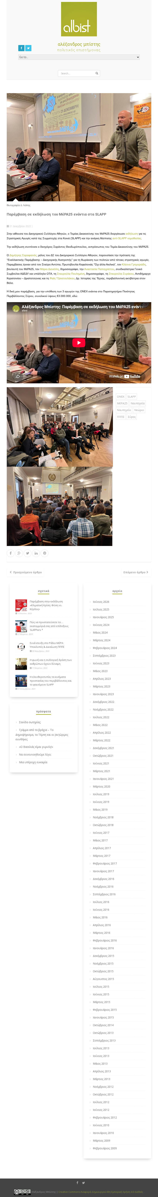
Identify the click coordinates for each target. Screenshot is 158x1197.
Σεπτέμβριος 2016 (104, 894)
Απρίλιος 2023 (102, 678)
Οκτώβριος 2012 (103, 1094)
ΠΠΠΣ (120, 417)
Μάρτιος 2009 (101, 1140)
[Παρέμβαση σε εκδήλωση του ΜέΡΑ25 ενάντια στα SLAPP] (79, 147)
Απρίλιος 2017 (102, 848)
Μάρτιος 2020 (101, 786)
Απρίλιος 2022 (102, 732)
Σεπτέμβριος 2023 (104, 655)
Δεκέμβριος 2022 (103, 702)
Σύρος (132, 417)
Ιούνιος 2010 (101, 1125)
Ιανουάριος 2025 (103, 617)
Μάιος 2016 (100, 917)
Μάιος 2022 (100, 725)
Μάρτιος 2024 (101, 640)
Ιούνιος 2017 (101, 832)
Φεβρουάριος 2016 (105, 940)
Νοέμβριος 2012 (103, 1086)
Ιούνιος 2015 (101, 994)
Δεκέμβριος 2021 (103, 748)
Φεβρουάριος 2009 (105, 1148)
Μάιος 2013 (100, 1063)
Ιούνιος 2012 (101, 1110)
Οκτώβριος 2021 (103, 755)
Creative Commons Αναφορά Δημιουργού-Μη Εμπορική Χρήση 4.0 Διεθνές (101, 1192)
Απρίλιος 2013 (102, 1071)
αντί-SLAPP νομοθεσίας (127, 238)
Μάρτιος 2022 (101, 740)
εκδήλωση (132, 233)
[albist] (79, 18)
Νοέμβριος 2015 (103, 963)
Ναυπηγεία (138, 403)
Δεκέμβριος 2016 (103, 879)
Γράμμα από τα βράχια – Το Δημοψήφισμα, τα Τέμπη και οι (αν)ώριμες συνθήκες (41, 734)
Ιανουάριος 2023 (103, 694)
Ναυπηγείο (124, 410)
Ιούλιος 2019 (101, 794)
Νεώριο (139, 410)
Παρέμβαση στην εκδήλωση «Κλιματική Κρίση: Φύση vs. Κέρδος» (46, 605)
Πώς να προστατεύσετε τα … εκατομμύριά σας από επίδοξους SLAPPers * (49, 626)
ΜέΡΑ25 (122, 403)
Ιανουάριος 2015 (103, 1017)
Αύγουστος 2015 (103, 979)
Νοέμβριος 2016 (103, 886)
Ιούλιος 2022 (101, 717)
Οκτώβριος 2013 (103, 1033)
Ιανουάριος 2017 (103, 871)
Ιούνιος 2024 (101, 625)
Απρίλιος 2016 (102, 925)
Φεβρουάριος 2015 (105, 1009)
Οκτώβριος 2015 (103, 971)
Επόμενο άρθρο (134, 572)
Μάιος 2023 (100, 671)
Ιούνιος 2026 (101, 602)
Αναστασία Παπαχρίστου (99, 269)
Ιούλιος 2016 (101, 902)
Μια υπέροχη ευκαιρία (33, 762)
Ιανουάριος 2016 (103, 948)
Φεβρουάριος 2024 (105, 648)
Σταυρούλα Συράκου (121, 273)
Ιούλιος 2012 (101, 1102)
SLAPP (132, 396)
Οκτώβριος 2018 (103, 825)
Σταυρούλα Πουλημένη (71, 273)
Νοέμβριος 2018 (103, 817)
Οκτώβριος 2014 (103, 1025)
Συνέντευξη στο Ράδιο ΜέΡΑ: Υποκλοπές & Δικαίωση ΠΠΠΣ (47, 645)
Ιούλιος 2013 (101, 1048)
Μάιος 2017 (100, 840)
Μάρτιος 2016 (101, 933)
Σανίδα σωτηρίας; (30, 722)
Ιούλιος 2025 (101, 609)
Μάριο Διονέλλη (49, 269)
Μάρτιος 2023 (101, 686)
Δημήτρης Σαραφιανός (23, 255)
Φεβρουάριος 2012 (105, 1117)
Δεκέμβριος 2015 (103, 956)
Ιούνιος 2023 (101, 663)
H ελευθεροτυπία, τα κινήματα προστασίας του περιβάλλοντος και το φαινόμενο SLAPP (50, 680)
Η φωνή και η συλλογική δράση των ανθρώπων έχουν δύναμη (51, 661)
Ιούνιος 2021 (101, 763)
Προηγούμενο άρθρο (27, 572)
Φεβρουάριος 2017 (105, 863)
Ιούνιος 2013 (101, 1056)
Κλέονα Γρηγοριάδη (134, 264)
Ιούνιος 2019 (101, 802)
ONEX (120, 396)
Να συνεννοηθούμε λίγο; (35, 754)
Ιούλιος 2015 (101, 986)
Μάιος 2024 (100, 632)
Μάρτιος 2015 (101, 1002)
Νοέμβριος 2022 (103, 709)
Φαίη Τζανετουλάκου (62, 278)
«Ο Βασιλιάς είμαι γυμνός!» (36, 747)
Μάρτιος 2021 (101, 771)
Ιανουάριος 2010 (103, 1133)
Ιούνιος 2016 (101, 909)
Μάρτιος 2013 (101, 1079)
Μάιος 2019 (100, 809)
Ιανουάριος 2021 (103, 779)
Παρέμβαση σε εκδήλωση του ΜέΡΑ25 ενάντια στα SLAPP (56, 214)
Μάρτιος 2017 (101, 856)
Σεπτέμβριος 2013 (104, 1040)
